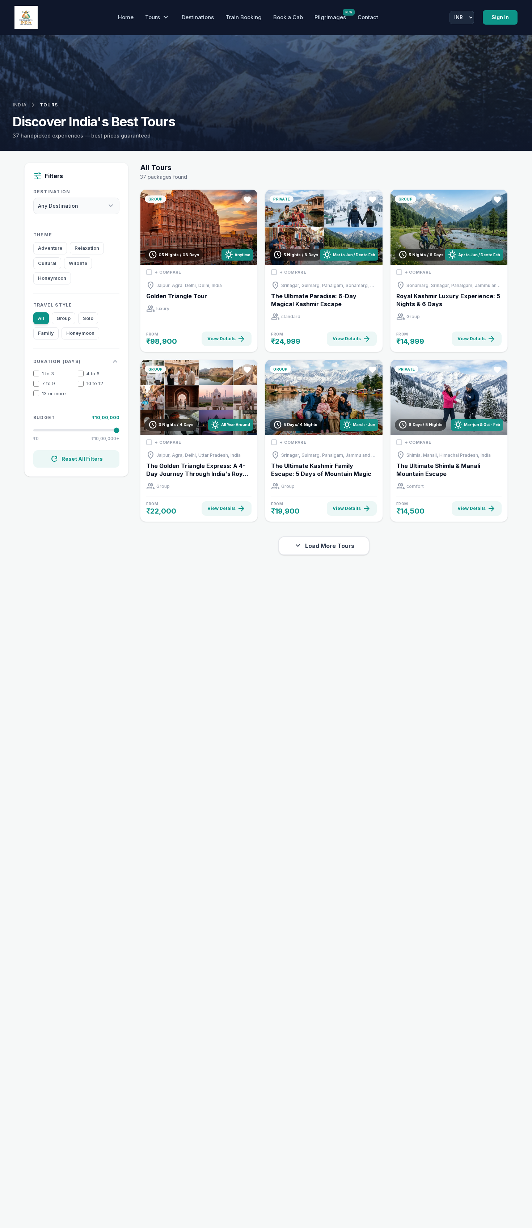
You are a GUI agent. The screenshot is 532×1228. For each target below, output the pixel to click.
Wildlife (78, 263)
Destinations (198, 17)
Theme (42, 234)
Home (126, 17)
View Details (226, 339)
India (20, 104)
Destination (51, 191)
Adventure (50, 248)
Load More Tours (324, 546)
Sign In (500, 17)
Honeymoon (52, 278)
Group (63, 318)
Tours (157, 17)
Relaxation (87, 248)
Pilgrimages (330, 17)
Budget (44, 417)
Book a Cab (288, 17)
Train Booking (243, 17)
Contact (368, 17)
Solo (88, 318)
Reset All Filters (76, 459)
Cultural (47, 263)
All (41, 318)
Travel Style (52, 305)
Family (46, 333)
